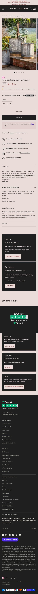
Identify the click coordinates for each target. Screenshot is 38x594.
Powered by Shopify (6, 584)
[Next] (35, 2)
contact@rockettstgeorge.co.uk (10, 415)
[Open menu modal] (3, 8)
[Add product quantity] (10, 104)
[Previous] (3, 2)
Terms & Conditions (7, 506)
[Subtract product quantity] (4, 104)
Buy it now (19, 117)
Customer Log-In (6, 424)
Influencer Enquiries (7, 462)
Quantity (4, 100)
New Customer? (6, 427)
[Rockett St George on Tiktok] (16, 535)
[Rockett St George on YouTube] (20, 535)
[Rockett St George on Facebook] (3, 535)
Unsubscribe (5, 471)
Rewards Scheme (6, 437)
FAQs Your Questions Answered (10, 455)
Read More (5, 181)
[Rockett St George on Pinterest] (13, 535)
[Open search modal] (30, 8)
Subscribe (33, 528)
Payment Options (6, 440)
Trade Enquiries (6, 465)
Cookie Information (7, 503)
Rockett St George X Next (9, 443)
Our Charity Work (6, 490)
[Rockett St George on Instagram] (6, 535)
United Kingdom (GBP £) (9, 578)
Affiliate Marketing (7, 468)
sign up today (31, 89)
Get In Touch (5, 452)
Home (3, 16)
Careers (4, 487)
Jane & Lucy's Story (7, 484)
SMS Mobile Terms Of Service (10, 500)
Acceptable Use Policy (8, 509)
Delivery (4, 433)
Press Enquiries (6, 458)
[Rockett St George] (19, 8)
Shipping (12, 133)
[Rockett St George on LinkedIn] (10, 535)
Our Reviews (5, 493)
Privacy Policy (5, 496)
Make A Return (6, 430)
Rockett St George (14, 581)
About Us (4, 480)
